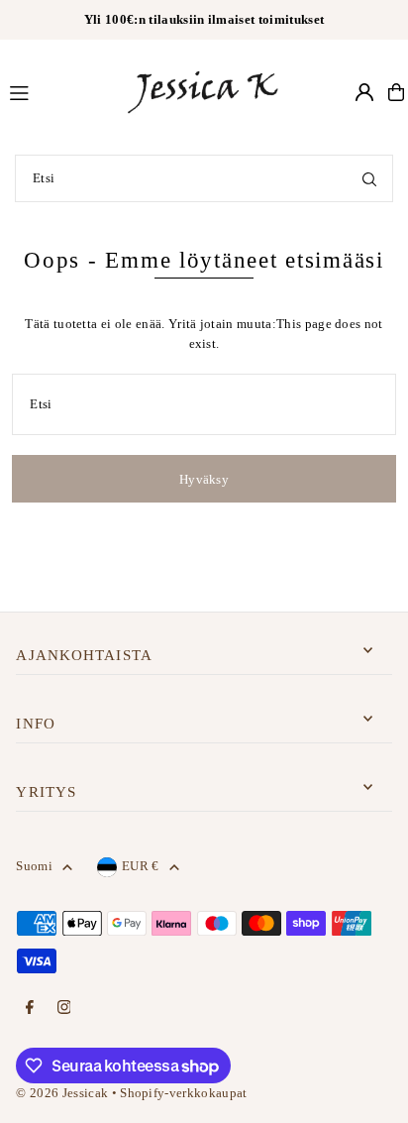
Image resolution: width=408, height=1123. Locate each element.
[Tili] (364, 92)
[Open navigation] (57, 91)
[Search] (369, 178)
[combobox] (204, 178)
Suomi (34, 866)
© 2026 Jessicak (62, 1093)
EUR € (140, 866)
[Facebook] (30, 1008)
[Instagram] (64, 1008)
